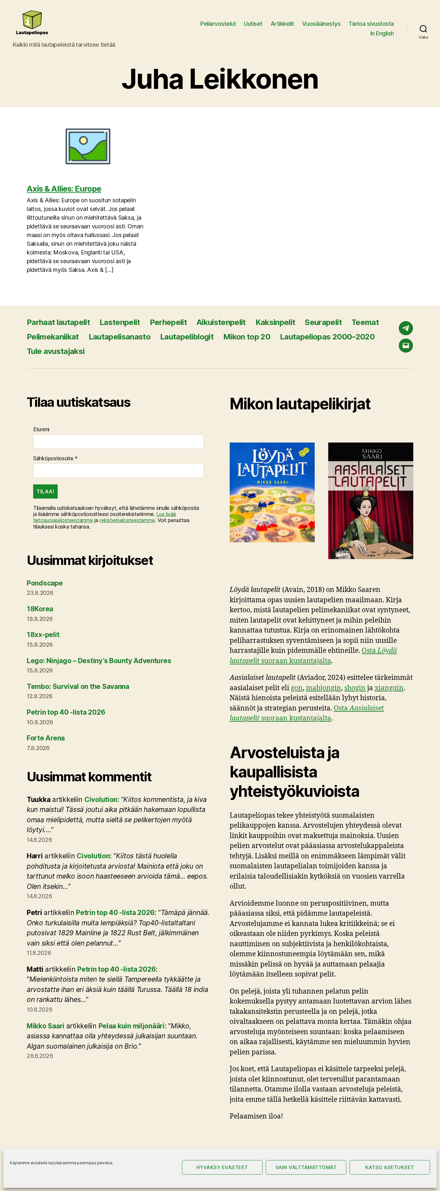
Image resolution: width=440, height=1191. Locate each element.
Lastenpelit (120, 322)
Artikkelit (282, 23)
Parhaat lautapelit (58, 322)
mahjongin (323, 688)
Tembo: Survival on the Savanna (78, 686)
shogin (355, 688)
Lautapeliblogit (187, 336)
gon (297, 688)
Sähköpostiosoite (55, 458)
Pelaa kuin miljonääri (132, 1026)
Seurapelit (323, 322)
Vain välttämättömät (306, 1167)
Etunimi (41, 429)
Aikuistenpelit (221, 322)
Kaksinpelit (275, 322)
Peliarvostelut (218, 23)
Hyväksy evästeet (222, 1167)
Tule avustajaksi (55, 351)
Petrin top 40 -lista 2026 (66, 712)
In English (382, 33)
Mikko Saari (45, 1026)
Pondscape (45, 583)
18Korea (40, 609)
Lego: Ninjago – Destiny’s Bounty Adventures (99, 661)
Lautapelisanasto (119, 336)
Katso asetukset (389, 1167)
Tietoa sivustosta (371, 23)
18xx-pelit (43, 635)
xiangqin (389, 688)
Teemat (365, 322)
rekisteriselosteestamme (127, 520)
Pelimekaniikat (53, 336)
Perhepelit (168, 322)
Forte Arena (46, 738)
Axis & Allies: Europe (64, 189)
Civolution (100, 800)
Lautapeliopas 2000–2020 (327, 336)
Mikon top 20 (246, 336)
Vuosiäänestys (321, 23)
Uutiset (253, 23)
